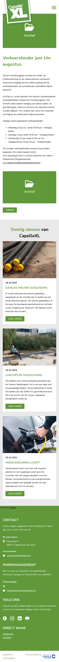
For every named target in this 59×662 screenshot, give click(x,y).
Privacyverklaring (33, 654)
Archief (13, 507)
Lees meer (15, 318)
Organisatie (8, 634)
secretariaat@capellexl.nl (19, 555)
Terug (9, 210)
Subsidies (7, 637)
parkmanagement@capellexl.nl (21, 590)
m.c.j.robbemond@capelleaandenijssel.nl (21, 162)
